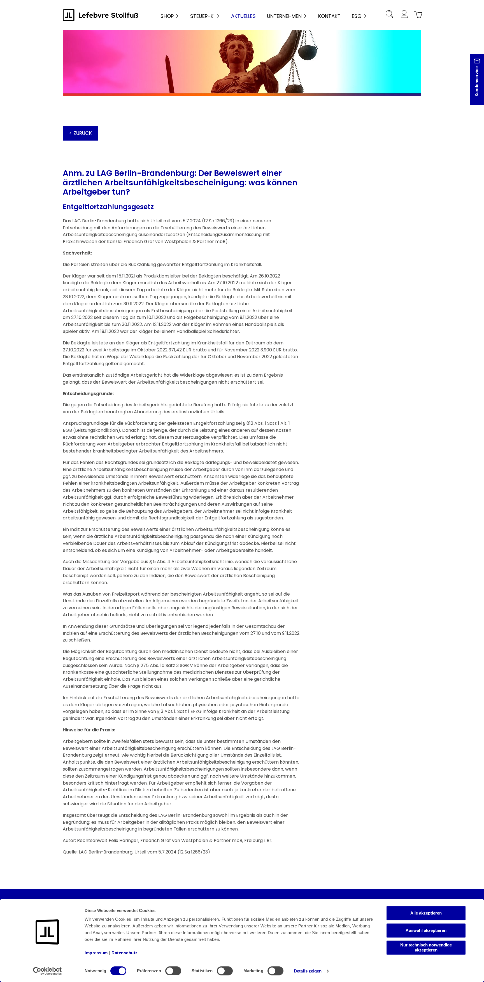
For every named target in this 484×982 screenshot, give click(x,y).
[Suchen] (389, 15)
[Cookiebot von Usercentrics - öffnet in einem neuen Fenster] (47, 971)
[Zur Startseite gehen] (100, 15)
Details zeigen (308, 971)
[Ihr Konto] (404, 15)
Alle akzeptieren (426, 913)
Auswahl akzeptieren (426, 930)
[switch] (173, 970)
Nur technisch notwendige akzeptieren (426, 947)
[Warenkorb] (417, 15)
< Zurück (80, 133)
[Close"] (472, 84)
